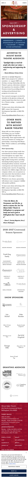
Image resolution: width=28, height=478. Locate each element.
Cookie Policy (12, 463)
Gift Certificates (19, 440)
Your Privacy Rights (14, 466)
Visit (2, 440)
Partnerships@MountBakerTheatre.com (12, 194)
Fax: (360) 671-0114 (15, 431)
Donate (19, 40)
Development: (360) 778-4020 (9, 433)
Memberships (8, 40)
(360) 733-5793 (5, 431)
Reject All (14, 471)
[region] (14, 464)
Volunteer (11, 45)
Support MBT (13, 23)
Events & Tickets (6, 437)
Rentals (17, 442)
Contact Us (4, 445)
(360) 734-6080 (5, 417)
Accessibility (5, 442)
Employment (18, 445)
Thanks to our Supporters (15, 46)
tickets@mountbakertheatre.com (10, 418)
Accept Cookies (14, 475)
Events (25, 3)
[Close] (26, 452)
